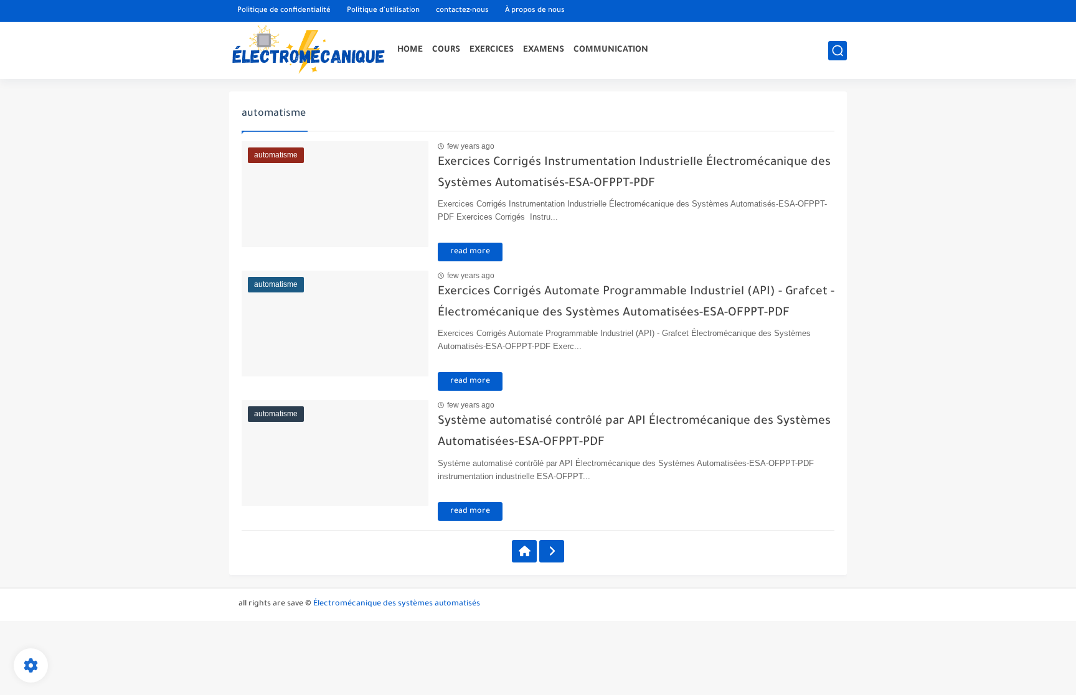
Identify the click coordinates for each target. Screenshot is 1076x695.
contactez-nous (462, 11)
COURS (446, 50)
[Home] (524, 551)
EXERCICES (492, 50)
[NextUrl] (551, 551)
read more (470, 252)
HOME (410, 50)
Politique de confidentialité (284, 11)
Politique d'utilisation (383, 11)
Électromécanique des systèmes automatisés (396, 604)
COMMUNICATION (610, 50)
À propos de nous (535, 11)
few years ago (470, 146)
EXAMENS (543, 50)
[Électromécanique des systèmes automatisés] (307, 50)
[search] (837, 50)
